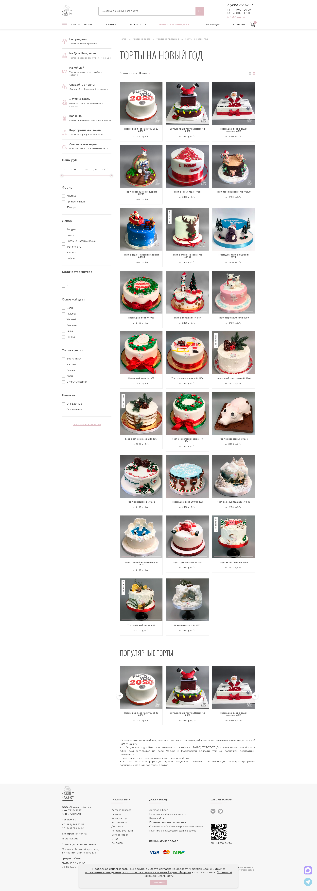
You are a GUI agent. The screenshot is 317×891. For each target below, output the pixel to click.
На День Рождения (82, 53)
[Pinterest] (220, 811)
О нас (114, 839)
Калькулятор (138, 25)
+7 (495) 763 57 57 (239, 5)
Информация (212, 25)
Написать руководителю (174, 25)
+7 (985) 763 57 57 (73, 825)
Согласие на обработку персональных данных (176, 827)
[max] (308, 870)
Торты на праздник (167, 39)
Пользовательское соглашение (167, 823)
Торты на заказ (141, 39)
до (95, 169)
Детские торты (79, 99)
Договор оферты (159, 810)
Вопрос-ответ (119, 835)
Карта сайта (156, 818)
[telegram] (308, 882)
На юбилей (76, 68)
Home (123, 39)
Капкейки (75, 116)
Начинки (111, 25)
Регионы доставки (122, 831)
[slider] (62, 176)
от (63, 169)
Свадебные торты (82, 85)
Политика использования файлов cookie (172, 831)
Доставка (117, 827)
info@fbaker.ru (236, 17)
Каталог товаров (81, 25)
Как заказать (119, 823)
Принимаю (159, 882)
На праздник (78, 39)
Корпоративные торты (85, 130)
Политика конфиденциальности (167, 814)
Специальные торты (83, 144)
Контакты (239, 25)
